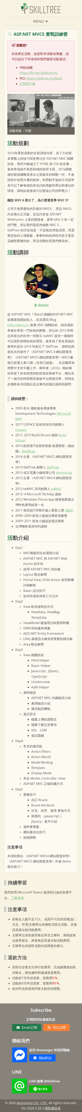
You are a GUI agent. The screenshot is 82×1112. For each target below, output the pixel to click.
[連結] (69, 510)
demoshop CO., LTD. (32, 1103)
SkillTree (53, 467)
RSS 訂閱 (59, 1027)
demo (43, 305)
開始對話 (45, 1058)
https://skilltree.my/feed (44, 78)
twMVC (56, 489)
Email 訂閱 (29, 1027)
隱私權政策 (53, 1108)
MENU (38, 21)
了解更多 (17, 898)
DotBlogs (28, 451)
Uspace (20, 430)
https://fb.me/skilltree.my (39, 73)
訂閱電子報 (27, 84)
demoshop (64, 472)
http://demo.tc (18, 325)
